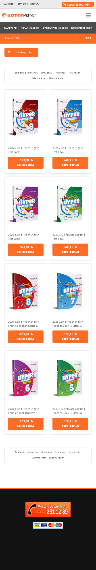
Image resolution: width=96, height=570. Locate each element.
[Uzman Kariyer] (19, 15)
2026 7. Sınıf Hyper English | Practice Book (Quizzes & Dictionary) (68, 323)
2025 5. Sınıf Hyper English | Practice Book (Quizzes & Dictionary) (68, 410)
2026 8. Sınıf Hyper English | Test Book (24, 149)
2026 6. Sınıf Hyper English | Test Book (24, 236)
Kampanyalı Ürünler (55, 28)
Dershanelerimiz (81, 28)
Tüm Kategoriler (22, 52)
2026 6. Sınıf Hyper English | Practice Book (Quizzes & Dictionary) (24, 410)
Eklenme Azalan (56, 78)
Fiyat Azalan (74, 73)
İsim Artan (32, 73)
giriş (23, 4)
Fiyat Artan (60, 73)
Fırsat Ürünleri (30, 28)
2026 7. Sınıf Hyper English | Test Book (68, 149)
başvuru (34, 4)
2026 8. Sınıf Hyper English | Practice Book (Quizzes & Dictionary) (24, 323)
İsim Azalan (46, 73)
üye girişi (9, 4)
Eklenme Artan (39, 78)
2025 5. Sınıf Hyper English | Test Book (68, 236)
